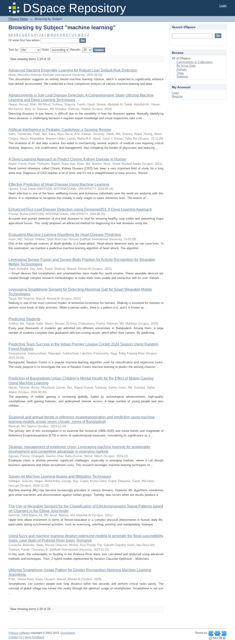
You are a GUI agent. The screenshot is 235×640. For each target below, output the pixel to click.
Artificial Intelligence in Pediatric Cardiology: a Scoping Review (59, 130)
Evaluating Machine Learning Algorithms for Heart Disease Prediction (64, 235)
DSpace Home (18, 19)
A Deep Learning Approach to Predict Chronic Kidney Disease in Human (67, 159)
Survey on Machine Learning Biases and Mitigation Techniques (59, 476)
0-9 (10, 35)
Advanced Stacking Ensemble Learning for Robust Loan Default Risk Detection (72, 70)
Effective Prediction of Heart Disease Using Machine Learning (58, 184)
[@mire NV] (217, 635)
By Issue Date (186, 65)
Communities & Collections (194, 62)
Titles (180, 73)
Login (223, 5)
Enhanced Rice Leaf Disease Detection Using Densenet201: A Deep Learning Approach (80, 209)
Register (177, 96)
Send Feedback (34, 637)
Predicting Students (24, 319)
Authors (181, 69)
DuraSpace (68, 632)
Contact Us (15, 637)
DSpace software (19, 632)
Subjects (182, 76)
